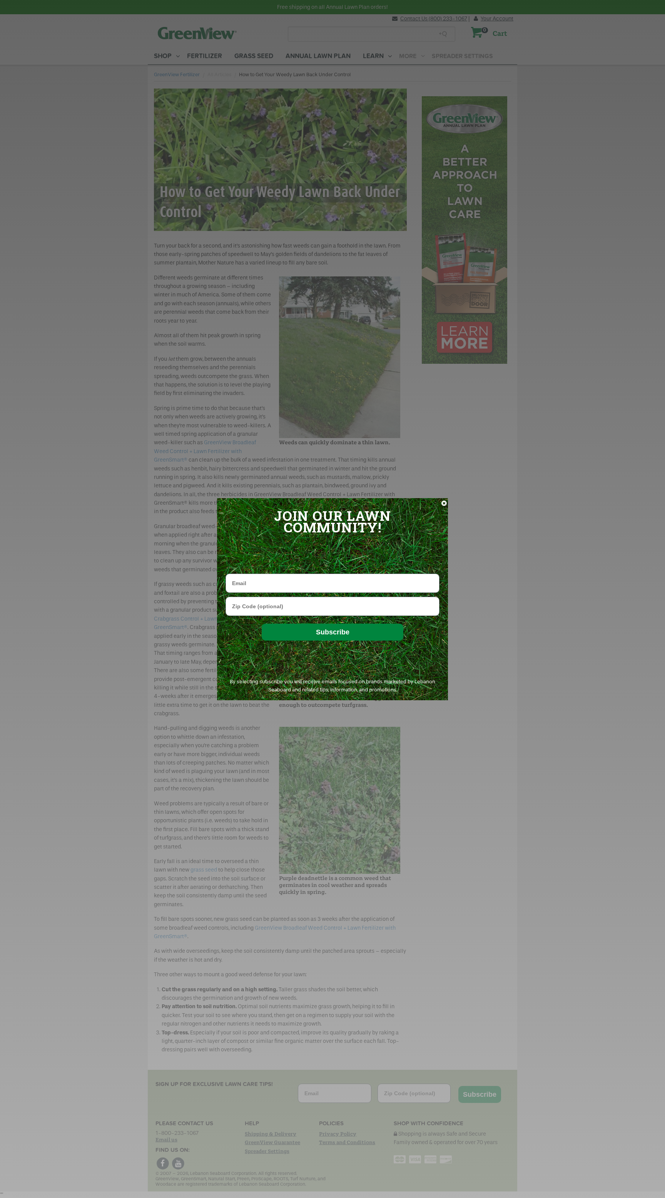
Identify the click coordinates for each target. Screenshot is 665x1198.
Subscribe (332, 632)
